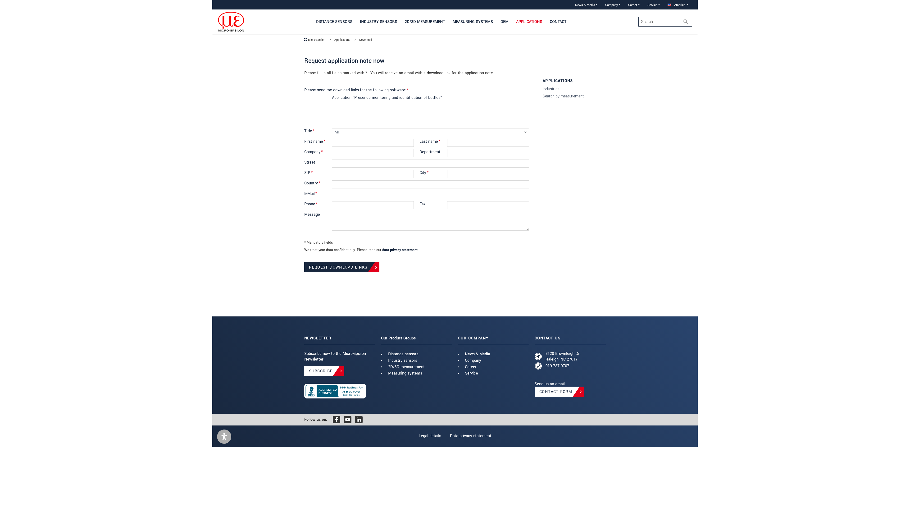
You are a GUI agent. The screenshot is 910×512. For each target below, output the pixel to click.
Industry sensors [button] (378, 21)
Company (313, 152)
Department (429, 152)
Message (312, 214)
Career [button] (632, 5)
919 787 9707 (557, 366)
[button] (224, 437)
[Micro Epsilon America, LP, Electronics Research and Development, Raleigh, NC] (339, 391)
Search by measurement (563, 96)
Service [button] (652, 5)
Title (309, 131)
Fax (422, 204)
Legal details (430, 436)
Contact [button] (558, 21)
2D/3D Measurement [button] (425, 21)
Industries (551, 89)
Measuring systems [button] (473, 21)
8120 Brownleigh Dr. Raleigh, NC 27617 (563, 356)
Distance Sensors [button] (334, 21)
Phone (311, 204)
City (423, 172)
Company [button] (611, 5)
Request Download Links (338, 267)
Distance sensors (403, 354)
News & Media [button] (585, 5)
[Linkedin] (359, 419)
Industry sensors (402, 360)
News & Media (477, 354)
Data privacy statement (470, 436)
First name (314, 141)
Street (309, 162)
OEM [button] (504, 21)
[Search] (687, 22)
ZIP (308, 172)
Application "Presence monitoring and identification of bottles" (387, 97)
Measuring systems (405, 373)
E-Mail (310, 193)
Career (471, 366)
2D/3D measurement (406, 366)
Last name (429, 141)
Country (312, 183)
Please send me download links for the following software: (356, 90)
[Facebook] (336, 419)
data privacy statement (400, 249)
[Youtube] (347, 419)
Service (471, 373)
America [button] (679, 5)
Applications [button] (529, 21)
